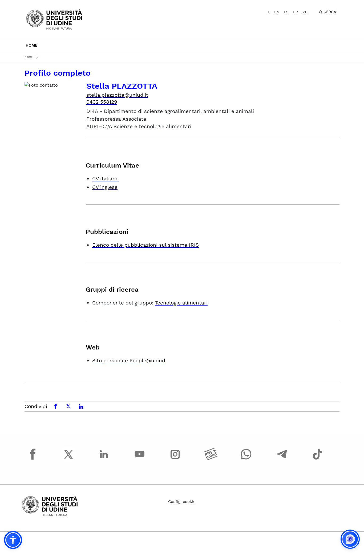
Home (32, 45)
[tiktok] (317, 459)
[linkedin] (104, 459)
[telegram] (282, 459)
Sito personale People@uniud (128, 360)
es (286, 12)
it (268, 12)
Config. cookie (182, 501)
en (276, 12)
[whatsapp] (246, 459)
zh (305, 12)
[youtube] (139, 459)
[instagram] (175, 459)
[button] (13, 540)
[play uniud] (211, 459)
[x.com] (68, 459)
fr (295, 12)
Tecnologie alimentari (181, 303)
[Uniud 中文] (54, 19)
